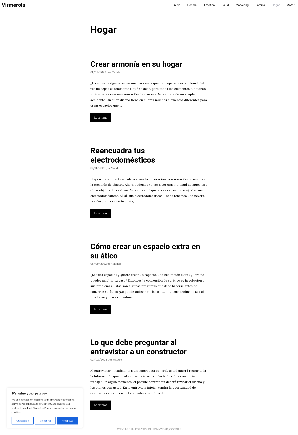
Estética (209, 5)
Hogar (276, 5)
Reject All (45, 420)
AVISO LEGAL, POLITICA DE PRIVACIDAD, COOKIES (149, 429)
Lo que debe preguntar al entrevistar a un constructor (138, 347)
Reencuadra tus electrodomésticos (122, 155)
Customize (22, 420)
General (192, 5)
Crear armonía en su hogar (136, 64)
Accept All (67, 420)
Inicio (176, 5)
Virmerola (13, 5)
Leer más (100, 117)
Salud (225, 5)
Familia (260, 5)
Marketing (242, 5)
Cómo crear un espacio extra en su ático (145, 251)
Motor (291, 5)
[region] (45, 408)
